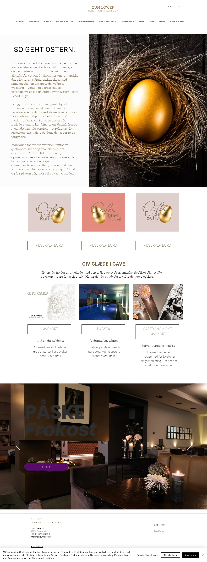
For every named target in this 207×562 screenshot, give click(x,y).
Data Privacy (159, 525)
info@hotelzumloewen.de (41, 537)
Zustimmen (190, 555)
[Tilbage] (18, 446)
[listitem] (49, 225)
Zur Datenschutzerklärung (41, 558)
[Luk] (203, 554)
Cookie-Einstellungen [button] (147, 555)
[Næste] (189, 446)
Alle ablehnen (171, 555)
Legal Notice (159, 531)
